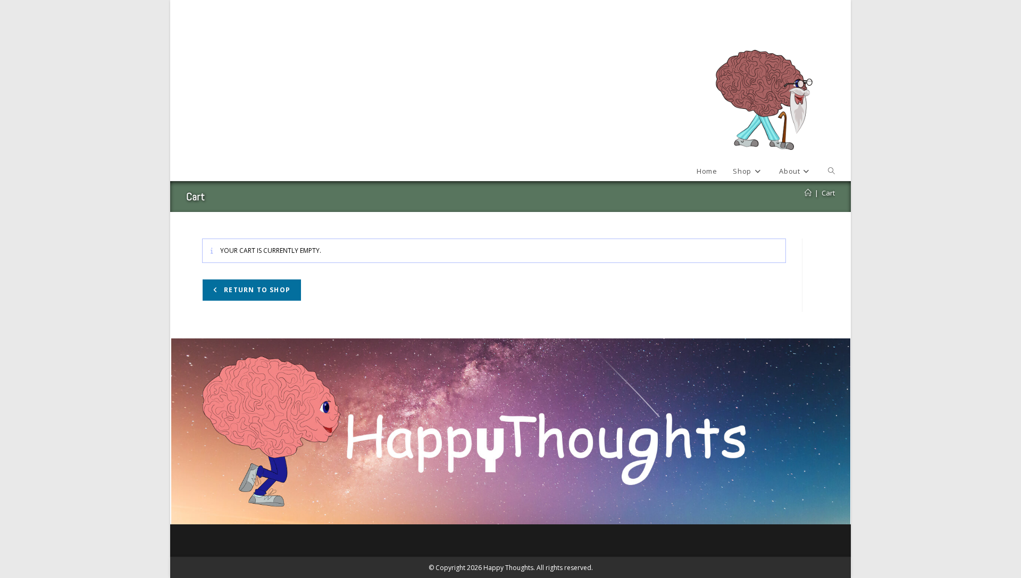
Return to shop (256, 289)
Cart (828, 193)
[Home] (808, 193)
